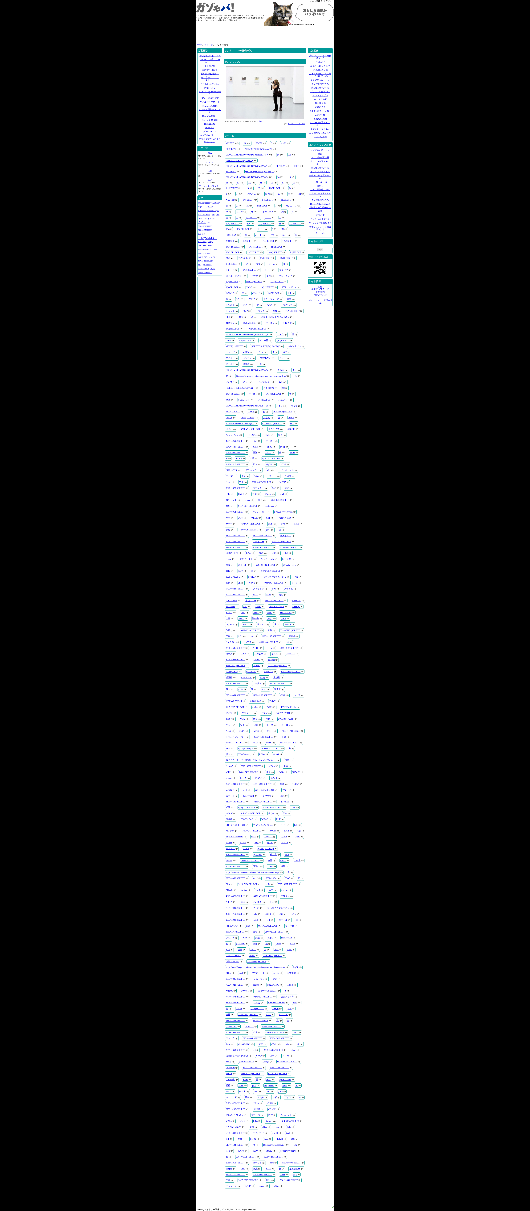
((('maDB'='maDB (286, 719)
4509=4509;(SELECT (263, 737)
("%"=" (252, 299)
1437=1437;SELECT (250, 860)
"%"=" (249, 287)
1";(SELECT (266, 258)
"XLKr (229, 725)
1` (237, 217)
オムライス (273, 429)
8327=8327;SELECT (287, 884)
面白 (260, 121)
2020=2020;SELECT (235, 866)
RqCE (296, 967)
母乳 (281, 382)
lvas (296, 577)
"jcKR (283, 618)
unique (229, 842)
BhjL (263, 689)
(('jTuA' (272, 766)
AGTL (246, 624)
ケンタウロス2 (232, 61)
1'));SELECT (267, 211)
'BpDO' (272, 701)
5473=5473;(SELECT (235, 1103)
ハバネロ (257, 902)
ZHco (228, 973)
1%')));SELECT (275, 252)
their (287, 553)
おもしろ (283, 1014)
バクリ (252, 583)
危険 (242, 902)
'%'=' (238, 299)
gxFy (240, 689)
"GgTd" (269, 464)
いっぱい (252, 435)
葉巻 (247, 1097)
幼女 (243, 612)
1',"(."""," (286, 790)
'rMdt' (228, 772)
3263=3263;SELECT (263, 802)
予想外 (276, 677)
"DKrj (243, 653)
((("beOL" (242, 565)
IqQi (257, 842)
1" (280, 217)
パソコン (247, 358)
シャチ (266, 1061)
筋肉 (267, 194)
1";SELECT (248, 200)
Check (278, 943)
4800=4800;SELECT (252, 1067)
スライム (288, 589)
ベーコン (270, 323)
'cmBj (228, 1061)
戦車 (278, 819)
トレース (230, 270)
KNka (267, 435)
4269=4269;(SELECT (235, 441)
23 (248, 188)
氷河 (228, 258)
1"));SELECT (265, 223)
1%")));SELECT (233, 247)
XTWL (243, 842)
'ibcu (276, 949)
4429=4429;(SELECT (248, 530)
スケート (230, 796)
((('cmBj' (272, 1109)
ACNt (268, 914)
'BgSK (269, 1151)
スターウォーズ (271, 299)
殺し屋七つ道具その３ (275, 577)
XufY (240, 1085)
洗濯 (257, 938)
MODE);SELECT (254, 281)
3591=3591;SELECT (262, 535)
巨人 (228, 689)
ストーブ (230, 352)
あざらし (230, 848)
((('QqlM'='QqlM (245, 748)
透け (293, 1139)
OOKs (269, 707)
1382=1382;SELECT (235, 1020)
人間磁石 (230, 790)
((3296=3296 (273, 985)
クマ (272, 235)
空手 (241, 482)
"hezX (296, 524)
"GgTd (288, 1097)
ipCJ (240, 636)
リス (260, 364)
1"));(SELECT (277, 281)
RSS (320, 286)
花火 (287, 488)
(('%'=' (245, 305)
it (285, 991)
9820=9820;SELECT (235, 488)
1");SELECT (295, 223)
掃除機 (229, 677)
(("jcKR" (252, 577)
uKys (294, 914)
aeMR (252, 955)
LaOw (256, 476)
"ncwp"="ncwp (233, 435)
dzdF (241, 973)
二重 (228, 636)
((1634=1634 (231, 600)
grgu (256, 441)
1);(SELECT (273, 293)
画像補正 (230, 241)
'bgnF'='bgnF (248, 796)
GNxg (228, 559)
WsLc (228, 1091)
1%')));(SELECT (250, 323)
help (289, 1127)
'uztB (295, 1002)
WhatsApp (296, 600)
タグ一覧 (208, 45)
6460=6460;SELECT (280, 500)
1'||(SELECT (274, 188)
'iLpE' (270, 938)
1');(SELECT (232, 264)
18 (276, 206)
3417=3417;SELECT (252, 831)
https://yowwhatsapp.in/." (274, 1145)
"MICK (254, 518)
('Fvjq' (269, 618)
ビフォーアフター (234, 276)
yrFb (280, 1091)
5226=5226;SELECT (235, 541)
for (296, 376)
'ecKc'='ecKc (286, 612)
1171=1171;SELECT (235, 742)
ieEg (248, 926)
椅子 (285, 235)
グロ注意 (263, 340)
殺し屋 (273, 854)
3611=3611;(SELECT (235, 665)
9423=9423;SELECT (235, 589)
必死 (228, 807)
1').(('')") (258, 778)
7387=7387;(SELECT (246, 1157)
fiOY (240, 571)
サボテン (261, 624)
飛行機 (257, 1109)
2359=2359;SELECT (235, 1050)
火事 (228, 618)
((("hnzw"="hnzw (288, 1151)
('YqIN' (257, 659)
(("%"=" (256, 293)
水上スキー (250, 600)
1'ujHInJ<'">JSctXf (234, 836)
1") (249, 182)
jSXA (228, 340)
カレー (282, 358)
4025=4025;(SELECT (235, 896)
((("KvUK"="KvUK (283, 512)
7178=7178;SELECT (291, 731)
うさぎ (274, 653)
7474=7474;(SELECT (235, 997)
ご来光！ (257, 683)
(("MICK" (290, 653)
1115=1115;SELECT (235, 707)
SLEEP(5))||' (243, 400)
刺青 (286, 766)
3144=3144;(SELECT (250, 813)
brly (296, 825)
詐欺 (252, 458)
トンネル (230, 305)
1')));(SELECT (267, 287)
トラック (230, 311)
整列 (260, 500)
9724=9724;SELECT (277, 665)
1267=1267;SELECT (279, 683)
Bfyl (274, 589)
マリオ (255, 276)
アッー (246, 382)
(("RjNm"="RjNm (246, 807)
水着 (228, 518)
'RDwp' (287, 624)
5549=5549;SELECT (235, 447)
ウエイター (258, 488)
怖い (210, 180)
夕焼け (288, 476)
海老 (228, 748)
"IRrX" (229, 902)
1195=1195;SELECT (271, 636)
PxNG (253, 1139)
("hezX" (229, 476)
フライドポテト (276, 606)
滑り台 (294, 406)
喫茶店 (246, 364)
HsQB (256, 725)
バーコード (231, 1097)
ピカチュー (294, 1168)
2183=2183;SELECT (256, 961)
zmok (247, 500)
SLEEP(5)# (231, 149)
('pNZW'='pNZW (233, 1127)
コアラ (248, 642)
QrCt (274, 488)
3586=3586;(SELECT (273, 1050)
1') (283, 182)
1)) (252, 211)
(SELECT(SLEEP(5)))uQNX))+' (240, 388)
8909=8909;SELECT (235, 594)
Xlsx (285, 813)
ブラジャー (247, 713)
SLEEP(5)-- (231, 171)
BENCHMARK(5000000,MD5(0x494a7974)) (246, 166)
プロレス (255, 1115)
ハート (258, 235)
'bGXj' (229, 719)
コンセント (231, 500)
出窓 (281, 914)
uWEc (283, 860)
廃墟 (228, 400)
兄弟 (275, 979)
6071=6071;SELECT (267, 991)
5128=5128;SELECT (247, 884)
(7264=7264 (231, 1026)
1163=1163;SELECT (235, 932)
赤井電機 (291, 973)
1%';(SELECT (264, 400)
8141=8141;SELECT (271, 748)
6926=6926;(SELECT (235, 659)
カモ (271, 890)
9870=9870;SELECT (270, 571)
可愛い (256, 866)
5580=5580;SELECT (235, 452)
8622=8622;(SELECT (261, 482)
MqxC (269, 742)
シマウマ (267, 796)
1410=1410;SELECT (235, 464)
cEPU (255, 1151)
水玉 (289, 293)
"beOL (291, 417)
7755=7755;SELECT (279, 1067)
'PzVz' (241, 618)
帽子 (285, 352)
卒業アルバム (232, 961)
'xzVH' (239, 1008)
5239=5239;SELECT (273, 1157)
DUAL (268, 217)
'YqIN (242, 719)
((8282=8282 (285, 1079)
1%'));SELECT (245, 258)
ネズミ (294, 583)
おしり (270, 731)
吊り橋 (229, 819)
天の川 (273, 778)
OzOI (270, 866)
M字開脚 (230, 831)
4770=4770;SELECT (235, 1174)
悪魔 (255, 1168)
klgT (299, 831)
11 (280, 223)
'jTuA (293, 807)
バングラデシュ (260, 1020)
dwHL (276, 973)
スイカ (257, 1002)
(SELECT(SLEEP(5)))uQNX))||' (265, 346)
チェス (270, 725)
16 (227, 182)
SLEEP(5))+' (265, 358)
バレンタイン (294, 346)
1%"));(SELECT (233, 394)
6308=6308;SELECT (235, 1133)
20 (294, 182)
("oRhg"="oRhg (248, 417)
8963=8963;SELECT (235, 878)
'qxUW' (295, 784)
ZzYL (255, 594)
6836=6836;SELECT (267, 926)
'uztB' (289, 949)
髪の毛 (255, 618)
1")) (248, 223)
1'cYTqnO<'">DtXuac (263, 825)
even (270, 648)
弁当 (268, 772)
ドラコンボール (288, 707)
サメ (255, 464)
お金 (267, 884)
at (300, 1097)
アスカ (285, 1056)
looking (262, 1186)
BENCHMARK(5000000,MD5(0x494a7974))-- (247, 177)
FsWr (248, 553)
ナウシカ (260, 311)
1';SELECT (262, 206)
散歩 (261, 553)
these (228, 1044)
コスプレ (230, 323)
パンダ (229, 813)
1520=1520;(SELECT (272, 807)
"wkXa (284, 842)
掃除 (255, 943)
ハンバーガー (259, 512)
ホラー (229, 524)
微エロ (270, 842)
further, (255, 707)
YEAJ (269, 447)
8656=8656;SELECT (289, 547)
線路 (280, 435)
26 (227, 206)
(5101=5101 (286, 938)
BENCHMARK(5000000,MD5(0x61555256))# (247, 155)
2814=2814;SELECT (289, 1121)
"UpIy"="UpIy (267, 559)
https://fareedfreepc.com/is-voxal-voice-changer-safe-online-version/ (255, 967)
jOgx (245, 938)
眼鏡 (228, 1085)
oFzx (253, 836)
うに (256, 1091)
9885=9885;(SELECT (235, 979)
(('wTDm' (240, 943)
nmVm (229, 778)
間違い (242, 731)
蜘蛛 (268, 719)
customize (269, 506)
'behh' (269, 612)
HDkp (262, 677)
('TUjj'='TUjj (231, 470)
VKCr (259, 1056)
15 (289, 177)
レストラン (259, 979)
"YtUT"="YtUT (283, 713)
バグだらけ (258, 1133)
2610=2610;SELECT (262, 547)
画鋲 (228, 583)
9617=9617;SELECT (247, 506)
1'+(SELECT (232, 188)
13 (238, 182)
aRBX (283, 695)
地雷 (270, 860)
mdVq (255, 447)
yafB (287, 854)
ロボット (257, 1163)
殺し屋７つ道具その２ (278, 908)
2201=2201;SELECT (264, 790)
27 (237, 206)
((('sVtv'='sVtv (289, 565)
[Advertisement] (265, 36)
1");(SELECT (232, 281)
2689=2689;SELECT (271, 1026)
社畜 (282, 784)
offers (281, 796)
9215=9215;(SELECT (272, 423)
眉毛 (281, 594)
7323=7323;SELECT (279, 1038)
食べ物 (271, 659)
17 (237, 194)
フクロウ (230, 1038)
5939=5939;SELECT (291, 1163)
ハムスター (284, 400)
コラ (272, 1056)
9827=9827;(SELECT (248, 1180)
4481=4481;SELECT (268, 642)
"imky (256, 612)
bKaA (242, 1121)
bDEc (268, 1168)
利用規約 (320, 292)
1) (261, 182)
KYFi (245, 1079)
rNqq (282, 447)
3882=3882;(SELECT (251, 766)
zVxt (292, 423)
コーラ (297, 695)
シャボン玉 (286, 1115)
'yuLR (258, 890)
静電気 (277, 689)
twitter (244, 890)
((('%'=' (270, 305)
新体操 (292, 636)
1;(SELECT (248, 241)
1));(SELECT (245, 340)
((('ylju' (274, 1044)
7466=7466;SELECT (248, 772)
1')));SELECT (243, 229)
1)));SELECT (288, 241)
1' (226, 194)
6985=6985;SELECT (262, 784)
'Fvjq (283, 524)
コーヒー (258, 653)
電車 (289, 299)
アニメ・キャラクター (210, 186)
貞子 (243, 476)
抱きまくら (285, 535)
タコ (240, 1139)
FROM (259, 143)
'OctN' (268, 452)
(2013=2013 (231, 642)
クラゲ (264, 713)
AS (289, 155)
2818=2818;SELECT (235, 1163)
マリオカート (258, 973)
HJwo (228, 482)
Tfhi (295, 1145)
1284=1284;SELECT (288, 1180)
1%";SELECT (268, 241)
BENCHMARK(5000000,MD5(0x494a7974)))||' (247, 334)
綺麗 (228, 1014)
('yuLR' (284, 836)
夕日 (294, 370)
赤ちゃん (251, 194)
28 (259, 188)
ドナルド (230, 364)
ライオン (253, 394)
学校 (275, 311)
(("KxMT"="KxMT (271, 458)
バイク (279, 406)
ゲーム (272, 264)
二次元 (297, 860)
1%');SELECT (286, 258)
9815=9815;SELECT (277, 1073)
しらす (241, 1151)
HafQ (268, 1079)
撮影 (268, 1180)
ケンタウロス (293, 124)
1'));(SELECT (232, 287)
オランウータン (233, 955)
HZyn (256, 1103)
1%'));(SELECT (292, 311)
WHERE (230, 143)
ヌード (256, 665)
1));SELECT (276, 247)
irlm (252, 636)
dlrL (228, 1139)
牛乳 (228, 1180)
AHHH (256, 648)
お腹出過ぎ (255, 701)
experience (230, 606)
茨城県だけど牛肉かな (237, 1056)
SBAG (239, 458)
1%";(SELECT (264, 382)
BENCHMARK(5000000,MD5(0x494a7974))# (247, 406)
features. (285, 890)
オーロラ (285, 725)
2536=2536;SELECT (235, 648)
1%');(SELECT (232, 329)
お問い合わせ (320, 295)
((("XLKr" (251, 671)
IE (297, 1085)
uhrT (245, 790)
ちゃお (269, 1121)
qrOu (254, 1085)
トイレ (260, 229)
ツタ (242, 725)
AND (283, 143)
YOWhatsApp (244, 754)
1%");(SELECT (233, 411)
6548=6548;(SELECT (265, 565)
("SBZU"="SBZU (276, 1002)
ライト (268, 270)
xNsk (264, 1127)
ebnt (272, 1163)
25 (279, 194)
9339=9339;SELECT (250, 630)
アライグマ (271, 878)
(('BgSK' (291, 429)
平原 (284, 737)
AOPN (273, 831)
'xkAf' (255, 742)
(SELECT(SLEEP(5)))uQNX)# (275, 317)
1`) (293, 211)
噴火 (228, 754)
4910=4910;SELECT (235, 547)
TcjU (254, 494)
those (266, 1139)
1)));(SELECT (282, 340)
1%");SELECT (232, 252)
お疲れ (266, 417)
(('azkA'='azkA (284, 518)
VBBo (229, 1121)
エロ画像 (230, 1079)
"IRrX (253, 949)
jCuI (228, 949)
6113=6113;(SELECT (235, 825)
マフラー (301, 124)
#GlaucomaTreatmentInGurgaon (240, 423)
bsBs (255, 1121)
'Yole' (287, 878)
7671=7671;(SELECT (250, 524)
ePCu (286, 831)
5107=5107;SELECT (289, 742)
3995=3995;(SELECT (290, 671)
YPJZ (256, 731)
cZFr (228, 494)
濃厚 (240, 949)
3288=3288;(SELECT (235, 1109)
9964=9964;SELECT (235, 512)
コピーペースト (286, 470)
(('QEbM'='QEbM (234, 701)
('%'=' (245, 311)
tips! (268, 1091)
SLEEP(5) (280, 166)
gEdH (292, 452)
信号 (255, 932)
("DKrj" (296, 606)
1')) (227, 229)
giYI (268, 518)
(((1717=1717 (232, 926)
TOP (199, 45)
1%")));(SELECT (273, 394)
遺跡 (252, 1127)
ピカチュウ (286, 305)
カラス (229, 653)
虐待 (241, 317)
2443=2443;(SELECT (248, 1014)
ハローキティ (285, 276)
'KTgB (280, 1139)
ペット (242, 1091)
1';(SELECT (295, 252)
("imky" (229, 766)
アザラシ (245, 991)
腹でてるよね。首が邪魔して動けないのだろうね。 (251, 760)
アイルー (230, 358)
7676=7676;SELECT (282, 411)
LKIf (256, 920)
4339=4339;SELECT (263, 896)
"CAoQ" (296, 772)
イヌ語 (270, 1103)
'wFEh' (282, 482)
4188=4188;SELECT (262, 695)
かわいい (209, 162)
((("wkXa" (285, 802)
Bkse (228, 884)
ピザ (255, 1032)
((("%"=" (230, 293)
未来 (261, 1044)
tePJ (268, 470)
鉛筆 (283, 866)
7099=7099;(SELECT (235, 908)
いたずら (230, 382)
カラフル (283, 920)
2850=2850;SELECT (274, 600)
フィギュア (258, 589)
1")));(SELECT (249, 270)
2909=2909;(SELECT (275, 932)
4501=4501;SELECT (235, 535)
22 (300, 194)
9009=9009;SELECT (272, 955)
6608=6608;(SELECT (235, 1002)
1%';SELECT (253, 252)
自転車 (280, 370)
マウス (229, 417)
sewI (282, 494)
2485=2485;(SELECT (235, 854)
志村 (240, 518)
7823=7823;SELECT (235, 985)
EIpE (228, 317)
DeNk (281, 772)
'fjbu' (298, 836)
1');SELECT (267, 200)
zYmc (258, 606)
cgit (295, 1174)
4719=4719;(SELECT (235, 914)
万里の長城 (268, 388)
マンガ (239, 211)
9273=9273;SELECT (263, 997)
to (226, 458)
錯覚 (255, 719)
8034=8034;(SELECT (273, 583)
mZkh (276, 1186)
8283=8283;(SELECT (250, 1073)
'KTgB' (261, 1097)
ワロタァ (285, 896)
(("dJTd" (230, 713)
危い (268, 530)
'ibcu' (272, 902)
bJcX (268, 1014)
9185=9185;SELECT (289, 648)
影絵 (228, 530)
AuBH (275, 1133)
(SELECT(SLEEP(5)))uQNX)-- (259, 171)
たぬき (229, 1073)
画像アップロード (320, 289)
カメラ (280, 334)
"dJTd (287, 760)
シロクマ (287, 323)
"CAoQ (264, 819)
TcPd (284, 825)
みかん (271, 813)
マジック (283, 270)
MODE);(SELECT (234, 346)
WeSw (292, 943)
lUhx (268, 594)
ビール (261, 352)
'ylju (287, 1044)
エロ (228, 571)
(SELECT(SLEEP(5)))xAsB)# (258, 149)
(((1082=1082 (244, 1044)
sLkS (294, 1050)
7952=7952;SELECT (256, 329)
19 (272, 182)
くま (268, 920)
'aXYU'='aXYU (233, 577)
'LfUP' (248, 1186)
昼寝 (258, 264)
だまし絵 (230, 200)
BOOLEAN (231, 235)
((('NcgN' (258, 854)
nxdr (277, 1127)
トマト (246, 848)
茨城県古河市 (287, 997)
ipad (288, 1133)
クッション (231, 1186)
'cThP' (283, 464)
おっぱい (268, 671)
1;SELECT (286, 200)
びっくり (286, 559)
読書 (270, 524)
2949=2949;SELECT (235, 784)
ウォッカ (289, 926)
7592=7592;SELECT (235, 683)
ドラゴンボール (289, 287)
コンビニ (249, 1026)
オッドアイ (246, 677)
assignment (269, 1085)
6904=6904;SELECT (252, 1038)
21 (248, 206)
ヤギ (274, 1097)
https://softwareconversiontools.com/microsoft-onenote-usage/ (252, 872)
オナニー (270, 441)
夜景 (268, 276)
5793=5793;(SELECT (290, 630)
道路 (270, 630)
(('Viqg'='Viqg (232, 671)
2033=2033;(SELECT (235, 920)
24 (290, 188)
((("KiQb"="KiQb (266, 848)
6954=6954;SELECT (235, 695)
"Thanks (229, 890)
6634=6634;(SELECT (287, 1061)
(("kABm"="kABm (234, 1115)
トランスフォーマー (236, 737)
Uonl (243, 1168)
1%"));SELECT (256, 247)
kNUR (241, 494)
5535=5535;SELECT (262, 1174)
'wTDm (229, 991)
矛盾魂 (229, 1168)
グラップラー (252, 470)
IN (282, 229)
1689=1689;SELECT (235, 1032)
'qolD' (284, 1085)
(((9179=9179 (232, 553)
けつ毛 (229, 429)
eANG (276, 754)
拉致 (228, 565)
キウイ (229, 860)
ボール (275, 1008)
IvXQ (274, 553)
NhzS (228, 731)
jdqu (228, 1151)
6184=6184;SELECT (235, 1145)
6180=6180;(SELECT (235, 802)
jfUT (270, 1115)
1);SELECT (251, 217)
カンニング (291, 206)
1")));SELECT (232, 223)
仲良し (229, 630)
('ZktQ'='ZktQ (247, 819)
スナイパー (258, 541)
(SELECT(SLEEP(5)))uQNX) (239, 160)
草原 (228, 506)
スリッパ (268, 836)
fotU (245, 606)
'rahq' (255, 878)
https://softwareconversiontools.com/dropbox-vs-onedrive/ (261, 376)
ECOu (262, 754)
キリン (246, 352)
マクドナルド (246, 559)
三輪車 (290, 985)
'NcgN (256, 908)
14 (278, 177)
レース (243, 778)
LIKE (296, 166)
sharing (256, 985)
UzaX (295, 1032)
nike (255, 914)
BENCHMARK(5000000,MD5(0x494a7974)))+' (247, 370)
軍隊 (255, 452)
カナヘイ (230, 624)
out (254, 1050)
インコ (229, 612)
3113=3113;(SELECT (281, 541)
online (282, 1174)
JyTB (289, 1008)
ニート (251, 411)
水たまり (272, 476)
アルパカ (230, 938)
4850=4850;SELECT (274, 1032)
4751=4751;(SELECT (250, 429)
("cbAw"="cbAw (246, 1061)
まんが (268, 494)
